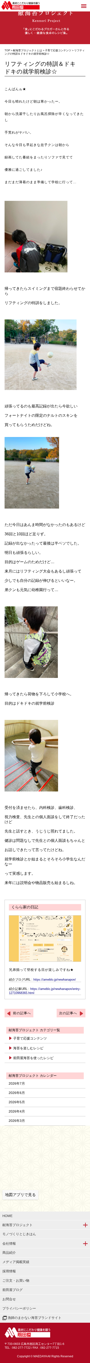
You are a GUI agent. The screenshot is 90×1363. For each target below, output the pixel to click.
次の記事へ (68, 1013)
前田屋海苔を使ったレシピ (33, 1058)
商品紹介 (9, 1252)
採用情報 (9, 1271)
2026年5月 (17, 1102)
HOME (7, 1216)
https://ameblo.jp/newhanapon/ (54, 979)
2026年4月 (17, 1111)
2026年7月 (17, 1083)
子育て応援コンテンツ (58, 50)
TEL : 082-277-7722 (18, 1347)
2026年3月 (17, 1121)
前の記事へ (22, 1013)
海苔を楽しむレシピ (28, 1048)
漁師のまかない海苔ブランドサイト (34, 1318)
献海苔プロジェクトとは (27, 50)
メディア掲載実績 (15, 1262)
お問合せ (9, 1299)
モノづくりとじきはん (19, 1234)
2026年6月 (17, 1093)
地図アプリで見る (20, 1195)
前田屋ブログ (12, 1290)
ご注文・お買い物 (15, 1280)
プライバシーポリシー (19, 1308)
